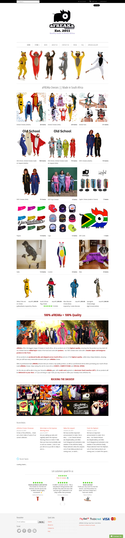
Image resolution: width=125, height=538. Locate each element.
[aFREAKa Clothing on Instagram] (34, 533)
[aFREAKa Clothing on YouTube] (29, 533)
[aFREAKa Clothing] (62, 24)
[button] (48, 306)
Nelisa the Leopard (69, 428)
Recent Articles (21, 422)
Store (37, 45)
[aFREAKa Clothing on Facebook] (24, 533)
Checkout (103, 1)
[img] (62, 476)
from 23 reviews (61, 478)
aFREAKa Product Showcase (25, 428)
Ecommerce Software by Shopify (87, 525)
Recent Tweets (24, 459)
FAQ (82, 45)
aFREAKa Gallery (93, 45)
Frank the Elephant (92, 428)
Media (75, 45)
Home (28, 45)
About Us (55, 45)
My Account (82, 1)
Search (50, 521)
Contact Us (65, 45)
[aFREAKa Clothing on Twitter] (19, 533)
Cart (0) (94, 1)
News (45, 45)
